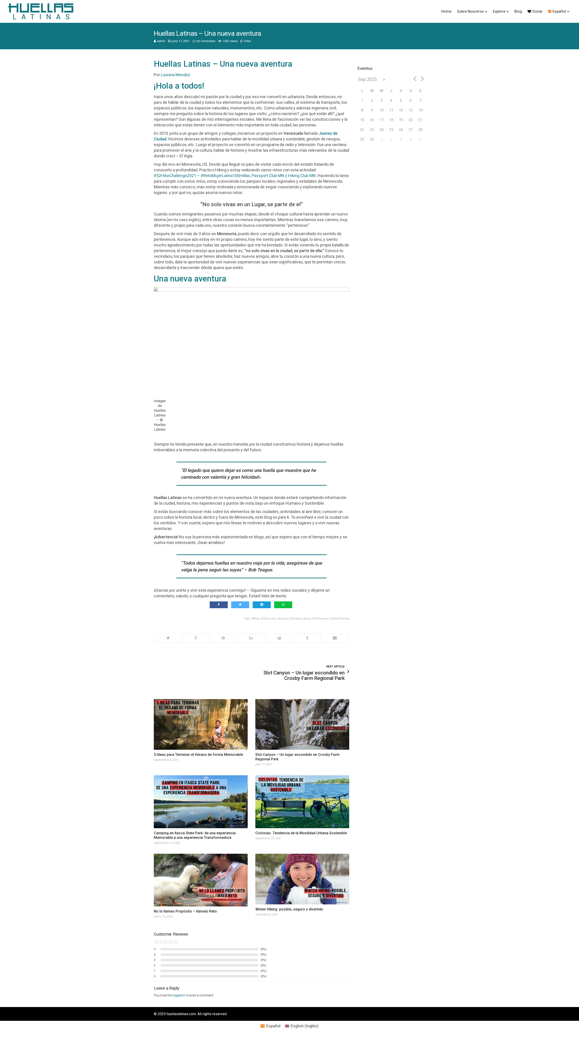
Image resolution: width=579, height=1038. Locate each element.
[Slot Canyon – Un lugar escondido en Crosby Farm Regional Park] (302, 724)
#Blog (255, 618)
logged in (179, 995)
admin (161, 41)
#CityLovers (268, 618)
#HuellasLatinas (300, 618)
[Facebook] (195, 638)
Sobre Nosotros (470, 11)
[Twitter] (168, 638)
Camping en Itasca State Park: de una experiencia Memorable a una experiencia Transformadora (195, 835)
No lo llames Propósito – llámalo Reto (185, 911)
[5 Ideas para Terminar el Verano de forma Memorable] (201, 724)
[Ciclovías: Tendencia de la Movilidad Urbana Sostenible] (302, 801)
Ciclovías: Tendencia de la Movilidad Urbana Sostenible (301, 833)
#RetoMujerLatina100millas (225, 175)
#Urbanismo (320, 618)
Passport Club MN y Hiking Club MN (284, 175)
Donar (537, 11)
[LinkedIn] (251, 638)
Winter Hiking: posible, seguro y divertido (289, 909)
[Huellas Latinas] (41, 11)
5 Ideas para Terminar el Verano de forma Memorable (198, 754)
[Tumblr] (307, 638)
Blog (518, 11)
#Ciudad (283, 618)
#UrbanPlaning (339, 618)
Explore (499, 11)
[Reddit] (279, 638)
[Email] (334, 638)
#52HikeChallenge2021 (175, 175)
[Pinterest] (223, 638)
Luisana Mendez (175, 74)
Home (446, 11)
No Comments (206, 41)
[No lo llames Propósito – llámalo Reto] (201, 880)
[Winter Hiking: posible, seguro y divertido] (302, 879)
